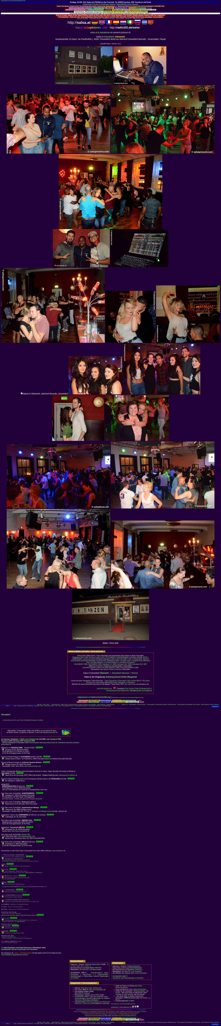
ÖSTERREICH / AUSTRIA (100, 1003)
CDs (92, 995)
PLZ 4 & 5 (106, 1002)
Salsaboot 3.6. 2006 (109, 664)
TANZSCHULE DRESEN (141, 661)
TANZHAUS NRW (113, 661)
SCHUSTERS (101, 661)
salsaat (148, 691)
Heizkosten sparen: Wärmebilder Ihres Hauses (119, 4)
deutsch (95, 24)
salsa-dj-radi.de (29, 872)
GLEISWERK (110, 657)
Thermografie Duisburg (95, 705)
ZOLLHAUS (130, 662)
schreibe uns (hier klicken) (124, 994)
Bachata (39, 704)
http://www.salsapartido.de (20, 831)
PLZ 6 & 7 (79, 1003)
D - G (75, 966)
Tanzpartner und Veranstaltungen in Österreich (128, 978)
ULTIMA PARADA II (111, 662)
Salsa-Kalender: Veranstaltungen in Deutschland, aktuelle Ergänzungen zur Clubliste (89, 976)
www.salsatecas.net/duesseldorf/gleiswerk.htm (13, 0)
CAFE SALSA (89, 657)
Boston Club (26, 834)
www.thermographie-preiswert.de (46, 732)
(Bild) (12, 935)
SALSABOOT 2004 (80, 664)
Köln (124, 677)
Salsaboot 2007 (18, 741)
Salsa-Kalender (56, 704)
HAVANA (133, 657)
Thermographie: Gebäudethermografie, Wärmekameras (161, 704)
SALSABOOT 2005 (94, 664)
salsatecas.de (106, 32)
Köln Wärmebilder (106, 705)
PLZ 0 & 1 (90, 1002)
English (102, 24)
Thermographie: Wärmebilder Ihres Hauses (188, 704)
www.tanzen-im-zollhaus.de (68, 775)
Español (116, 24)
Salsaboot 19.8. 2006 (124, 664)
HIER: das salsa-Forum (128, 684)
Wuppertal (132, 677)
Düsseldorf (109, 37)
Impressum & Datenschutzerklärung (94, 697)
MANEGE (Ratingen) (103, 659)
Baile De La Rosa (6, 924)
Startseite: (121, 688)
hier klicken (143, 998)
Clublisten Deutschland (92, 964)
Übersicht (104, 673)
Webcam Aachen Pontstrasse (25, 705)
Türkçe (150, 24)
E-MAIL (131, 1001)
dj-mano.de (39, 872)
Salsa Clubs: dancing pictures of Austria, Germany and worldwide (78, 704)
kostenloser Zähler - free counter (53, 705)
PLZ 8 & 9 (87, 1003)
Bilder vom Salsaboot (28, 739)
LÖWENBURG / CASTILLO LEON (83, 659)
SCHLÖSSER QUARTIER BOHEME (83, 661)
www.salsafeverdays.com (26, 836)
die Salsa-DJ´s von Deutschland (90, 969)
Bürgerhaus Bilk (78, 657)
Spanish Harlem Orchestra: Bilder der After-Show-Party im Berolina (19, 915)
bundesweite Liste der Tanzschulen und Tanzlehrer (19, 949)
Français (109, 24)
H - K (80, 966)
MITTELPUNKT (122, 659)
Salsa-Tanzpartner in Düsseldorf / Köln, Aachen (120, 681)
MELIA (113, 659)
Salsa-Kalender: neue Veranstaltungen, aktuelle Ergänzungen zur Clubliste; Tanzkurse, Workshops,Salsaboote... (92, 998)
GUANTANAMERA (122, 657)
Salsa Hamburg (101, 704)
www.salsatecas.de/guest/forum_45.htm (14, 955)
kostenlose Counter (91, 4)
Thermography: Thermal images (137, 704)
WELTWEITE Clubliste (82, 993)
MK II (131, 659)
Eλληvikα (144, 24)
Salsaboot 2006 (6, 741)
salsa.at (93, 32)
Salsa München (110, 704)
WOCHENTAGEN (136, 968)
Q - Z (89, 966)
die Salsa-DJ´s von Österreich (132, 971)
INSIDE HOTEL (142, 657)
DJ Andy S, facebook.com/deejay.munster (38, 811)
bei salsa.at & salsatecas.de (94, 990)
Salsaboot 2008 (29, 741)
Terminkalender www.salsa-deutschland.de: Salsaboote (47, 742)
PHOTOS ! (98, 968)
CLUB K (97, 657)
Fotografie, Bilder (38, 705)
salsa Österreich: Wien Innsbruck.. (210, 704)
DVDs (97, 995)
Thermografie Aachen (67, 705)
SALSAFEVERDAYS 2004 (91, 667)
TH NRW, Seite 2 (126, 661)
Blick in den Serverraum (139, 973)
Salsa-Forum (87, 974)
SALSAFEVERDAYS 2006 (129, 667)
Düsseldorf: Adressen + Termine (125, 673)
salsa (48, 704)
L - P (84, 966)
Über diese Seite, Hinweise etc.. (91, 988)
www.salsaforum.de (58, 851)
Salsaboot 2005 (55, 739)
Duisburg (110, 677)
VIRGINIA (122, 662)
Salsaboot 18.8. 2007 (140, 664)
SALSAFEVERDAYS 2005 (110, 667)
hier (119, 44)
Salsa (44, 704)
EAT (103, 657)
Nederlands (123, 24)
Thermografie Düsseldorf (80, 705)
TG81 (88, 662)
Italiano (130, 24)
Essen (118, 677)
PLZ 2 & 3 (98, 1002)
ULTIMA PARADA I (97, 662)
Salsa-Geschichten (139, 989)
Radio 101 (125, 704)
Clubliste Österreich (133, 966)
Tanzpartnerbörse (80, 1002)
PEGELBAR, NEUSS (141, 659)
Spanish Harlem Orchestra (112, 669)
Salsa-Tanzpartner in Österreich (123, 682)
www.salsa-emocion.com (32, 766)
